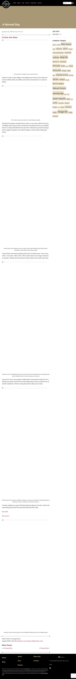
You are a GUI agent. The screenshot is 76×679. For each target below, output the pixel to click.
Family (63, 66)
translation (68, 107)
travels (55, 112)
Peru (68, 94)
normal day (27, 641)
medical (62, 79)
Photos (20, 665)
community (70, 49)
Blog (3, 662)
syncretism (61, 103)
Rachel (68, 99)
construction (68, 52)
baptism (54, 44)
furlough (64, 70)
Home (20, 656)
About (4, 657)
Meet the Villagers (58, 83)
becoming (58, 44)
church (65, 49)
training (62, 107)
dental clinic (56, 61)
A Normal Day (7, 648)
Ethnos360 (56, 66)
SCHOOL (55, 103)
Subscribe (37, 656)
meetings (67, 79)
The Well (5, 512)
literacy (55, 79)
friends (71, 66)
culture (56, 57)
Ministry (20, 641)
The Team (55, 107)
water (41, 641)
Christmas (59, 49)
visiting (70, 112)
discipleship (63, 61)
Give (19, 661)
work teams (55, 116)
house (54, 75)
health (69, 70)
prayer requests (59, 98)
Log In (51, 664)
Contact (36, 661)
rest (72, 99)
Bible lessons (66, 44)
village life (35, 641)
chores (54, 49)
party (65, 94)
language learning (62, 75)
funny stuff (57, 70)
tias (58, 107)
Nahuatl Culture (59, 88)
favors (67, 66)
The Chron (67, 103)
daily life (14, 641)
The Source (5, 516)
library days (71, 75)
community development (58, 52)
